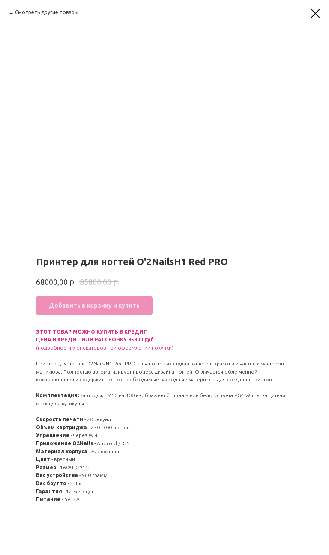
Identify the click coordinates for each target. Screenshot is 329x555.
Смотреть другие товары (46, 12)
